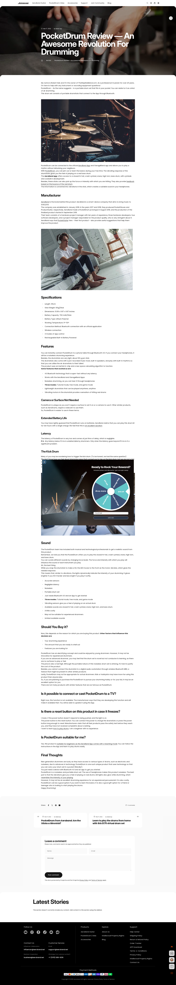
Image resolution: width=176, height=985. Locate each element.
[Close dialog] (44, 462)
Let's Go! (111, 518)
